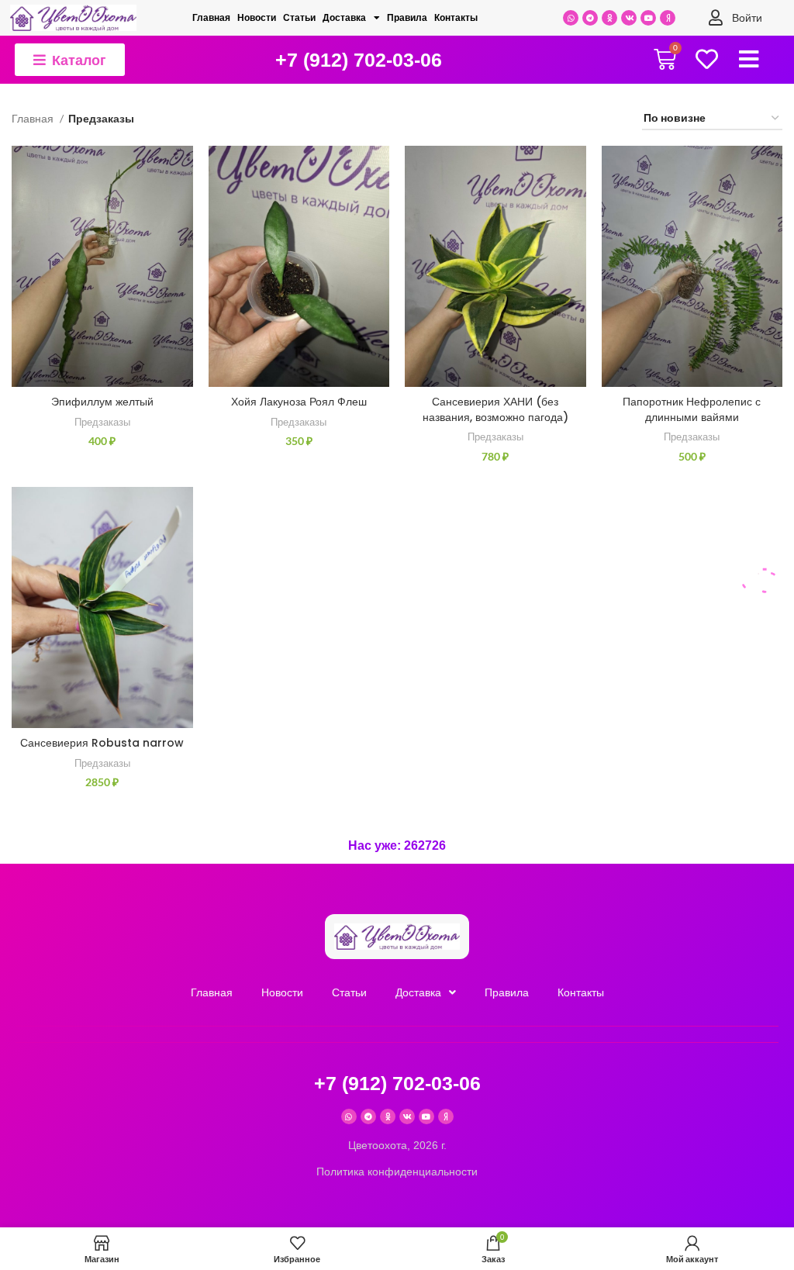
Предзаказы (102, 422)
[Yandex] (667, 18)
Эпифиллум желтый (102, 401)
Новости (256, 17)
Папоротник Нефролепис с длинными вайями (692, 409)
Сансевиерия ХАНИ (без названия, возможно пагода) (495, 409)
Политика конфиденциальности (397, 1171)
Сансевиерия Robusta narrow (102, 743)
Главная (211, 17)
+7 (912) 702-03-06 (358, 60)
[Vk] (629, 18)
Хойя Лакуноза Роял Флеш (299, 401)
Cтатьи (299, 17)
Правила (407, 17)
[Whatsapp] (570, 18)
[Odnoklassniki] (609, 18)
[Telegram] (590, 18)
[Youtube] (648, 18)
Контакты (456, 17)
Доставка (344, 17)
